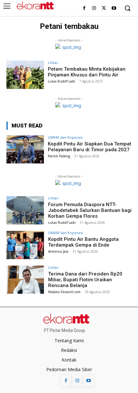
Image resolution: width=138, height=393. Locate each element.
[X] (104, 8)
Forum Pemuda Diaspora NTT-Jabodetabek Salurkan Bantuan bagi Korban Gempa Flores (90, 210)
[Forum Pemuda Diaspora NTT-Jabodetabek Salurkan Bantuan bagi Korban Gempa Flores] (25, 210)
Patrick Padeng (59, 156)
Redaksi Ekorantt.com (64, 292)
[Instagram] (94, 8)
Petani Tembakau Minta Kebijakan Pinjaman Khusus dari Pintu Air (86, 72)
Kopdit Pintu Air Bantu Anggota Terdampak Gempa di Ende (83, 242)
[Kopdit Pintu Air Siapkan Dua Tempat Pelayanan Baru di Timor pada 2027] (25, 149)
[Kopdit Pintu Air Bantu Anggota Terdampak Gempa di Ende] (25, 245)
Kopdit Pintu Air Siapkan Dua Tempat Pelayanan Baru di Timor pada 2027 (89, 147)
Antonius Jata (58, 251)
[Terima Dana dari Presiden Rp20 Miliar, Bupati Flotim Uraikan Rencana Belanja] (25, 280)
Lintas (53, 62)
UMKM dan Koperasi (65, 137)
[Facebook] (84, 8)
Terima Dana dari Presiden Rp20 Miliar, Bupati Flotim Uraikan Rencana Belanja (85, 279)
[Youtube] (114, 8)
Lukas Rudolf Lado (61, 81)
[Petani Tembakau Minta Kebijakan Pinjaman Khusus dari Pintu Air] (25, 75)
